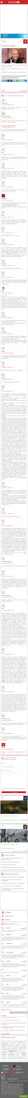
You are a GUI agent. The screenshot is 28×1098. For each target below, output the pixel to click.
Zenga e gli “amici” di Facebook (9, 864)
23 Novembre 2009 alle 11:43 (8, 127)
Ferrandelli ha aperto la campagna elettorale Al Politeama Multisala (12, 889)
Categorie (8, 912)
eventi (10, 1047)
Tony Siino (20, 798)
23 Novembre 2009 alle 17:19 (8, 597)
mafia (4, 1049)
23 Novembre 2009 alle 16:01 (8, 391)
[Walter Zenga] (14, 63)
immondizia (23, 1047)
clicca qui (9, 1091)
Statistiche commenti (13, 1079)
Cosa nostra (6, 1045)
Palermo (10, 66)
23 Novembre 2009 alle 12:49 (8, 232)
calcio (3, 1042)
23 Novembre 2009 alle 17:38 (8, 610)
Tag (21, 820)
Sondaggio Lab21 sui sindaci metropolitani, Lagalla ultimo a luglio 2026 (13, 1027)
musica (20, 1049)
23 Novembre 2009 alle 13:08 (8, 244)
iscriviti (3, 790)
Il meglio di (4, 820)
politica (4, 1053)
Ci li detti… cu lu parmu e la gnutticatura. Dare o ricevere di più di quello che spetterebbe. (13, 931)
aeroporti (4, 1041)
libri (25, 1048)
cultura (13, 1045)
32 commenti (24, 90)
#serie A (9, 77)
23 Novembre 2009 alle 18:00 (8, 654)
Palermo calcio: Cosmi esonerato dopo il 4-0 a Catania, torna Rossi (12, 859)
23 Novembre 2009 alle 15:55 (8, 333)
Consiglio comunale (21, 1044)
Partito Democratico (22, 1051)
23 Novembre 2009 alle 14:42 (8, 277)
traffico (24, 1055)
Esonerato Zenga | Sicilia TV (9, 125)
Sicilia (12, 848)
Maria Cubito (20, 826)
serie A (18, 1054)
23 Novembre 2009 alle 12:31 (8, 187)
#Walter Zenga (15, 77)
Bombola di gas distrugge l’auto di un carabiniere (13, 883)
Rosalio (21, 41)
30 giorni (5, 1012)
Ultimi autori (9, 916)
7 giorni (14, 1012)
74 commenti (15, 851)
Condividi (23, 820)
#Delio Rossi (13, 76)
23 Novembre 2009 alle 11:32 (8, 104)
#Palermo (4, 77)
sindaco (4, 1055)
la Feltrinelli (9, 1048)
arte (25, 1041)
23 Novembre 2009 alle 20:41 (8, 720)
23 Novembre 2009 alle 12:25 (8, 168)
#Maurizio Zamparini (21, 76)
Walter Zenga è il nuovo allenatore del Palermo (13, 867)
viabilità (20, 1058)
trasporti (4, 1057)
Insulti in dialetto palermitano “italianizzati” (12, 1030)
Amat (21, 1041)
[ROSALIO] (14, 2)
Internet (4, 1048)
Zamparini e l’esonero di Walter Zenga (10, 862)
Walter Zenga (22, 65)
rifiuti (9, 1054)
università (10, 1057)
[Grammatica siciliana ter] (14, 835)
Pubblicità (3, 1079)
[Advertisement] (14, 19)
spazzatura (11, 1055)
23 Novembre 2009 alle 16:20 (8, 513)
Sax (2, 291)
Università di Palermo (12, 1058)
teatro (18, 1055)
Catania (8, 1042)
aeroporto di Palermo (13, 1041)
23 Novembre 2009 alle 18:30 (8, 691)
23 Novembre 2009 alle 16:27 (8, 563)
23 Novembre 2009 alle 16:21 (8, 525)
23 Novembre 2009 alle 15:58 (8, 379)
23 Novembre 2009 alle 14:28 (8, 265)
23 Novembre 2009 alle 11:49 (8, 154)
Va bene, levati (23, 1096)
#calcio (3, 76)
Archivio (7, 920)
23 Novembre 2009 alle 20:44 (8, 733)
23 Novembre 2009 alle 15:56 (8, 353)
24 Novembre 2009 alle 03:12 (8, 749)
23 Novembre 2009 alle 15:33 (8, 317)
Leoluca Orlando (18, 1048)
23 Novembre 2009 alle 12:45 (8, 217)
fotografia (16, 1047)
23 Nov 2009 (4, 41)
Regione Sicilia (14, 1053)
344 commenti (15, 820)
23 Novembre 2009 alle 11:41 (8, 118)
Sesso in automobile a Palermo (10, 1020)
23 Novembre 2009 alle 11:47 (8, 140)
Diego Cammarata (21, 1045)
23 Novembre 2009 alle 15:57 (8, 367)
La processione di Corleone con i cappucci (11, 886)
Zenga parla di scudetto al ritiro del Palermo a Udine (14, 870)
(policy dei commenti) (10, 759)
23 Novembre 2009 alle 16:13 (8, 487)
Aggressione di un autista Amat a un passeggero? (13, 877)
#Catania (8, 76)
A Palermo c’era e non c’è (10, 816)
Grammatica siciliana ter (9, 844)
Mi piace (26, 820)
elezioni (4, 1047)
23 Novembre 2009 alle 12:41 (8, 200)
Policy (2, 1077)
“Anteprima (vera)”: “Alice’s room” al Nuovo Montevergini (12, 880)
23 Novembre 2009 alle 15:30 (8, 293)
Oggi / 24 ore (23, 1012)
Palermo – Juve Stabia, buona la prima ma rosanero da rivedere (14, 1023)
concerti (12, 1044)
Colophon (3, 1076)
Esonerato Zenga (8, 46)
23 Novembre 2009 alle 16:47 (8, 576)
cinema (14, 1042)
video (25, 1058)
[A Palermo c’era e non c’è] (14, 807)
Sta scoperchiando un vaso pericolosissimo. (11, 972)
